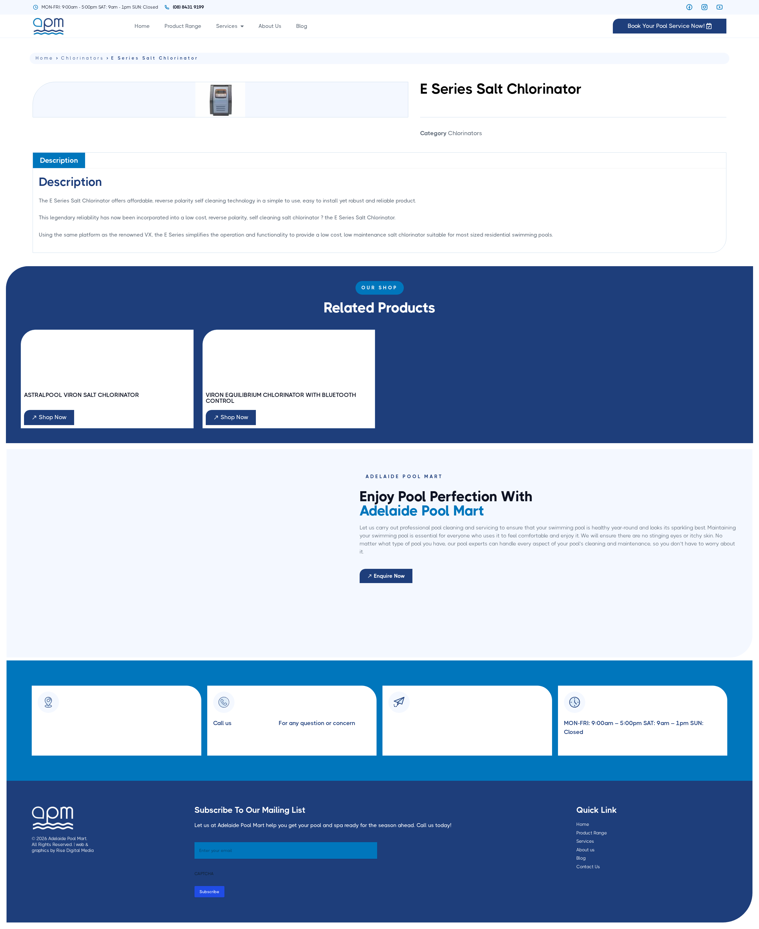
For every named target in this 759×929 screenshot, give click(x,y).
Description (59, 160)
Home (142, 26)
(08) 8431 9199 (255, 723)
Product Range (183, 26)
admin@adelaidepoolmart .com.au (435, 723)
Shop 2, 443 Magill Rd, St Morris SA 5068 (94, 723)
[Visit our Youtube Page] (721, 7)
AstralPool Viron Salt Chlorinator (81, 395)
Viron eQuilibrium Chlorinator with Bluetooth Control (281, 398)
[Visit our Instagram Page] (706, 7)
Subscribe (209, 891)
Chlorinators (82, 58)
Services (226, 26)
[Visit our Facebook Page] (691, 7)
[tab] (59, 160)
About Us (270, 26)
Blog (301, 26)
